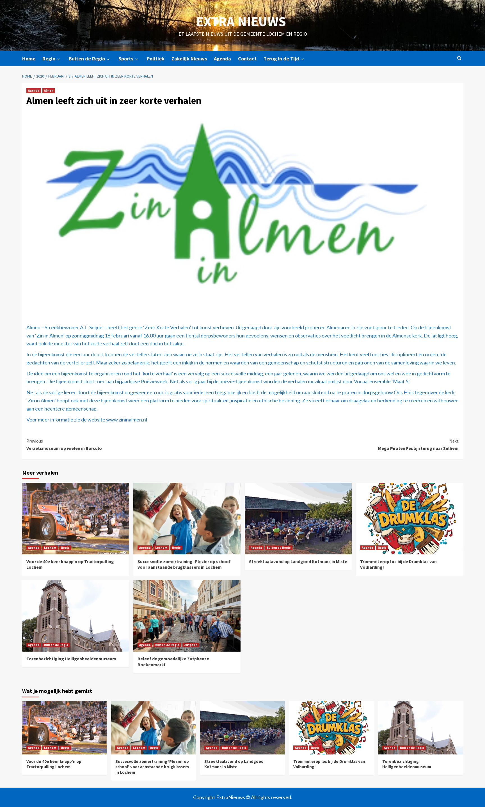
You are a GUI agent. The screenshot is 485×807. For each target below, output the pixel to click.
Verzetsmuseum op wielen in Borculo (64, 444)
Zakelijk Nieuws (189, 58)
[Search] (459, 58)
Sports (125, 58)
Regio (48, 58)
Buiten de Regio (87, 58)
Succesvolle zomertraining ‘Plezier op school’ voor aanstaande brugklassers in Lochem (185, 564)
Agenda (222, 58)
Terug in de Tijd (281, 58)
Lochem (50, 548)
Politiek (155, 58)
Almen (48, 90)
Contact (247, 58)
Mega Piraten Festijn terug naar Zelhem (418, 444)
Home (28, 58)
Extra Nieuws (241, 21)
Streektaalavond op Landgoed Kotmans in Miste (298, 561)
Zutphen (191, 645)
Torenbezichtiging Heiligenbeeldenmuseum (71, 658)
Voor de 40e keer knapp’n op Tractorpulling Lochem (53, 764)
